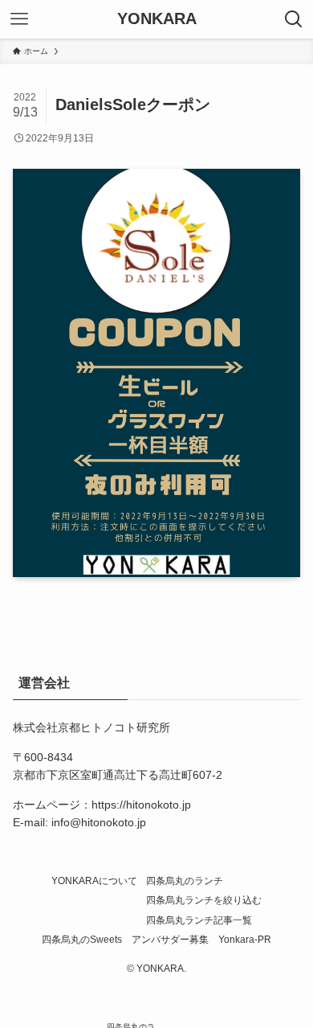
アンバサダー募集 (170, 939)
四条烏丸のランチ (184, 880)
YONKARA (157, 19)
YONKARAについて (94, 880)
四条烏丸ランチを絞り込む (204, 900)
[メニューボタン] (19, 19)
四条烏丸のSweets (82, 939)
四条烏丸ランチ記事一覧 (199, 920)
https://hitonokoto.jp (141, 804)
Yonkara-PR (244, 939)
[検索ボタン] (293, 19)
